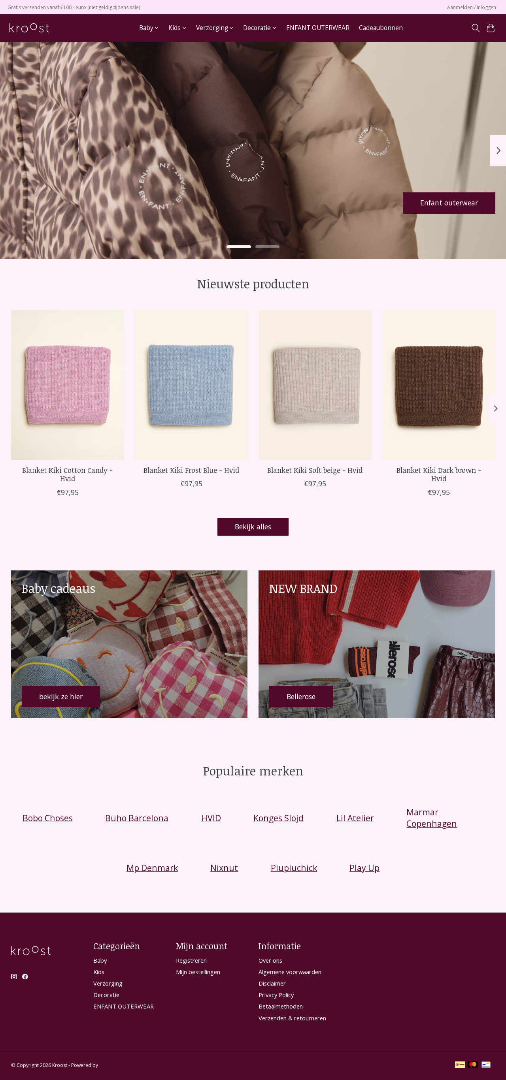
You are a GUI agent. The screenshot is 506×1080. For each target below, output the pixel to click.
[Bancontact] (486, 1065)
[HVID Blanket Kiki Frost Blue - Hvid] (191, 385)
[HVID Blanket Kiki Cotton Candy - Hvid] (67, 385)
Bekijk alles (253, 526)
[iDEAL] (460, 1065)
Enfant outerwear (449, 202)
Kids (98, 972)
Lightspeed (111, 1065)
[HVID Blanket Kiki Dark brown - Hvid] (438, 385)
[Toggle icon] (475, 28)
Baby (100, 960)
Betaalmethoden (281, 1006)
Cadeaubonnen (381, 28)
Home (121, 28)
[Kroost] (29, 28)
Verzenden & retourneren (292, 1018)
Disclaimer (272, 983)
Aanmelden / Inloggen (471, 7)
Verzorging (108, 983)
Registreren (191, 960)
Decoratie (106, 995)
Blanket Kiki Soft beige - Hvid (315, 470)
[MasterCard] (473, 1065)
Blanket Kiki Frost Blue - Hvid (191, 470)
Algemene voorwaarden (290, 972)
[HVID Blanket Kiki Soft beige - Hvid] (315, 385)
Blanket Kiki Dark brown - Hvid (438, 474)
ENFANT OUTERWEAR (317, 28)
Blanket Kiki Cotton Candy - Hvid (67, 474)
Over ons (270, 960)
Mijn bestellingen (198, 972)
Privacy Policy (276, 995)
